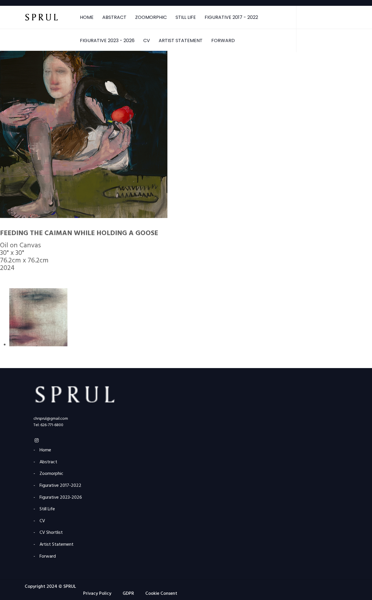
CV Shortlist (51, 532)
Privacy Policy (97, 593)
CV (146, 40)
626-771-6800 (51, 425)
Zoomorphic (151, 17)
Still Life (186, 17)
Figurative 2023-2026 (61, 497)
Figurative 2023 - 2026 (107, 40)
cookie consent (161, 593)
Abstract (114, 17)
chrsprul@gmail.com (50, 418)
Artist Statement (181, 40)
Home (87, 17)
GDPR (128, 593)
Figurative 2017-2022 (60, 485)
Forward (223, 40)
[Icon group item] (37, 441)
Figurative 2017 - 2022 (231, 17)
